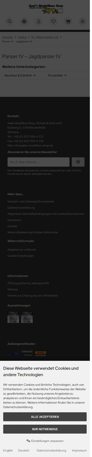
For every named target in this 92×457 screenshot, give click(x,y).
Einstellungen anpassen (47, 441)
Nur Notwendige (45, 429)
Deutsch (23, 450)
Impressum (79, 450)
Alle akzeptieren (45, 416)
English (8, 450)
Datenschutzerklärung (51, 450)
